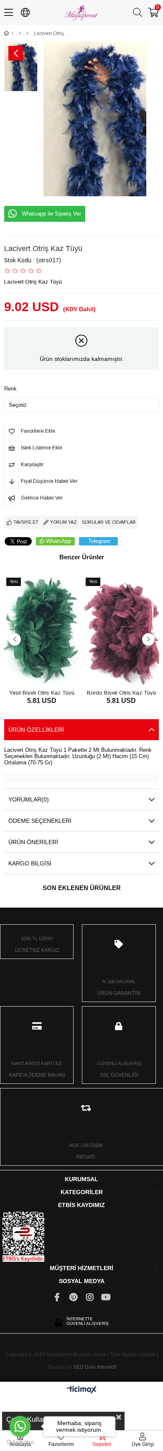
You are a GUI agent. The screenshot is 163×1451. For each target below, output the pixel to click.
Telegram (99, 541)
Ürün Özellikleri (36, 729)
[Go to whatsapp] (20, 1426)
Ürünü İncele (51, 672)
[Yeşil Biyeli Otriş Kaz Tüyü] (41, 631)
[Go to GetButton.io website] (20, 1442)
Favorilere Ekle (32, 672)
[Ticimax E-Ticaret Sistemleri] (82, 1390)
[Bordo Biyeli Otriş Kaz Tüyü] (121, 631)
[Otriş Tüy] (27, 33)
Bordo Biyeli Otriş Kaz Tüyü (121, 692)
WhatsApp (58, 541)
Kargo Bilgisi (29, 863)
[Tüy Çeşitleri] (20, 33)
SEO (78, 1367)
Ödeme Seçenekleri (39, 820)
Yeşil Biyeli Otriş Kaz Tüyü (41, 692)
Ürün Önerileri (33, 842)
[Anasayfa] (12, 33)
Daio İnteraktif (100, 1367)
